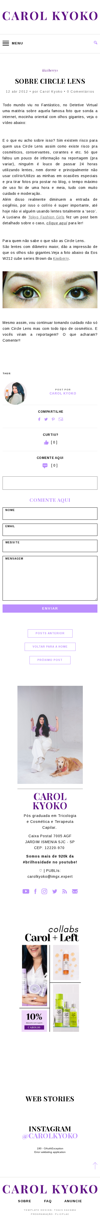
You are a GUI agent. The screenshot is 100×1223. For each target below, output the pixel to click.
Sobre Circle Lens (50, 80)
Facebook (39, 419)
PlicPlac (62, 1214)
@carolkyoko (50, 1135)
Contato (75, 891)
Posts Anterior (50, 633)
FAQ (48, 1201)
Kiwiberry (61, 258)
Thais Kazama (65, 1210)
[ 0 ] (54, 465)
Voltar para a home (50, 646)
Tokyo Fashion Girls (46, 217)
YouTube (26, 891)
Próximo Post (50, 660)
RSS (64, 891)
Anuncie (73, 1201)
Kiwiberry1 (50, 70)
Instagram (44, 891)
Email (61, 419)
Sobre (24, 1201)
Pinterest (53, 419)
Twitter (46, 419)
